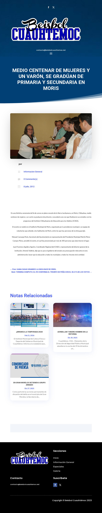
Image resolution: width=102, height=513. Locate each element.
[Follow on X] (53, 7)
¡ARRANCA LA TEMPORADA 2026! (29, 332)
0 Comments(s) (30, 179)
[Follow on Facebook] (49, 7)
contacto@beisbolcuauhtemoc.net (51, 50)
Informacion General (33, 172)
